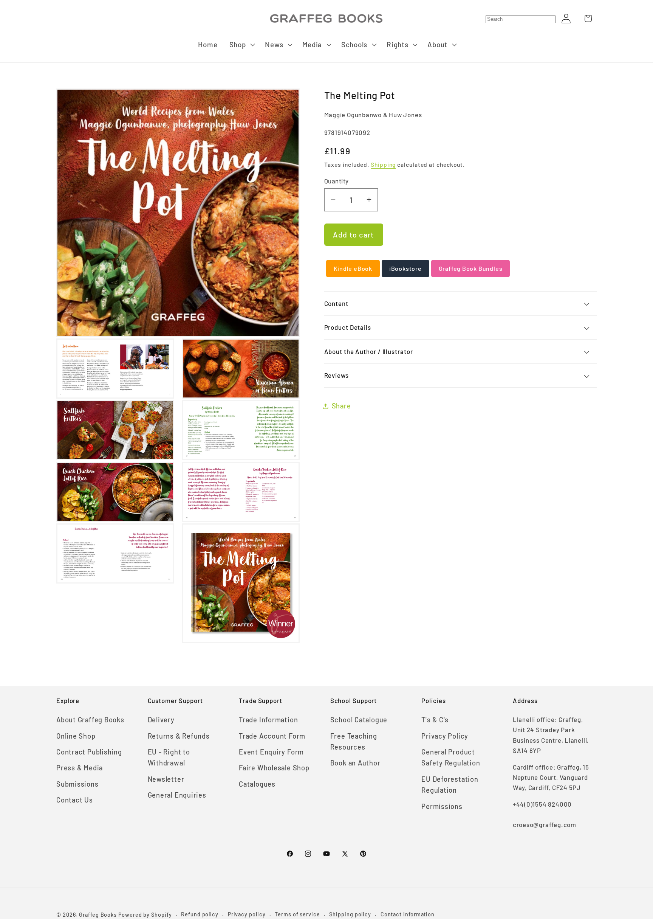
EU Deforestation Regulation (449, 784)
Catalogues (257, 784)
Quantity (336, 181)
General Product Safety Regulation (450, 757)
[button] (241, 44)
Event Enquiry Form (271, 752)
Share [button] (341, 406)
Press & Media (79, 768)
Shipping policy (350, 914)
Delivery (161, 720)
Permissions (442, 806)
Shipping (383, 164)
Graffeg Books (98, 914)
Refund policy (199, 914)
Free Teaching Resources (353, 741)
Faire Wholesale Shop (274, 768)
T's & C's (435, 720)
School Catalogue (358, 720)
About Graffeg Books (90, 720)
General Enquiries (177, 795)
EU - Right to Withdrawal (169, 757)
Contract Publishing (89, 752)
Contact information (408, 914)
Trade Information (268, 720)
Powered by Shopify (145, 914)
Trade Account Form (272, 736)
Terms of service (297, 914)
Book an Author (355, 763)
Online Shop (76, 736)
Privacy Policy (444, 736)
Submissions (77, 784)
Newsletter (166, 779)
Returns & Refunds (179, 736)
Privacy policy (247, 914)
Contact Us (74, 800)
